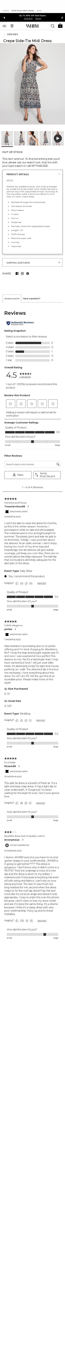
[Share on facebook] (17, 273)
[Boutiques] (12, 26)
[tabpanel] (32, 624)
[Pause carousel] (62, 18)
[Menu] (4, 26)
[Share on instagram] (22, 273)
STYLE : (10, 180)
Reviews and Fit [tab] (12, 298)
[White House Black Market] (32, 26)
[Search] (53, 26)
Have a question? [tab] (31, 298)
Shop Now (28, 18)
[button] (60, 25)
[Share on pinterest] (27, 273)
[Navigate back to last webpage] (5, 34)
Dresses (12, 34)
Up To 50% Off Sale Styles (32, 16)
